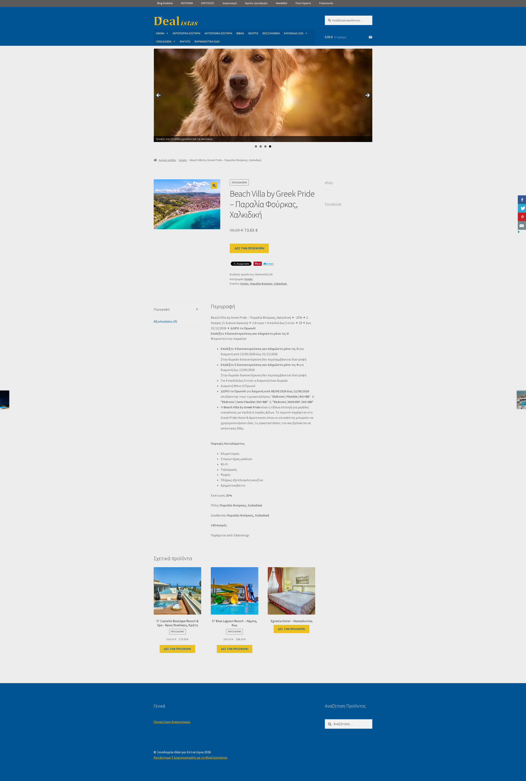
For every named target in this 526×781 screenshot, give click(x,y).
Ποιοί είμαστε (303, 3)
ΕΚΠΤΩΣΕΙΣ (207, 3)
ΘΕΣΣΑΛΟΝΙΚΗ (271, 33)
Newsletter (281, 3)
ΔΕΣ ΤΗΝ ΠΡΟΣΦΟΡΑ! (249, 248)
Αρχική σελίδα (167, 160)
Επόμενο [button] (367, 95)
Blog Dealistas (165, 3)
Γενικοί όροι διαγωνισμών (172, 722)
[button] (214, 185)
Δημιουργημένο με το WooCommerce (200, 757)
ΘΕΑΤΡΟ (253, 33)
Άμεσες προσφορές (256, 3)
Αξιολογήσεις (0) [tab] (165, 321)
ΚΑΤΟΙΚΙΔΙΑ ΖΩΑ (293, 33)
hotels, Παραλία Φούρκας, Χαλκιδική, (263, 283)
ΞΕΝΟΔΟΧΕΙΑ (164, 41)
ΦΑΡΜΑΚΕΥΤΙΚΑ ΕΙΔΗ (207, 41)
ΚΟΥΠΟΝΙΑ (187, 3)
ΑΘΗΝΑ (160, 33)
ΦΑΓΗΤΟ (185, 41)
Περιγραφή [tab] (162, 309)
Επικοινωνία (326, 3)
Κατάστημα (162, 757)
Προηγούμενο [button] (158, 95)
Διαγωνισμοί (230, 3)
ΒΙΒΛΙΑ (240, 33)
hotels (183, 160)
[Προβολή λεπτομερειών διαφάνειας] (263, 95)
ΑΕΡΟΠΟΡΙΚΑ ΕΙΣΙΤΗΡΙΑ (187, 33)
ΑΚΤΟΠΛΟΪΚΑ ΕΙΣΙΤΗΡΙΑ (218, 33)
